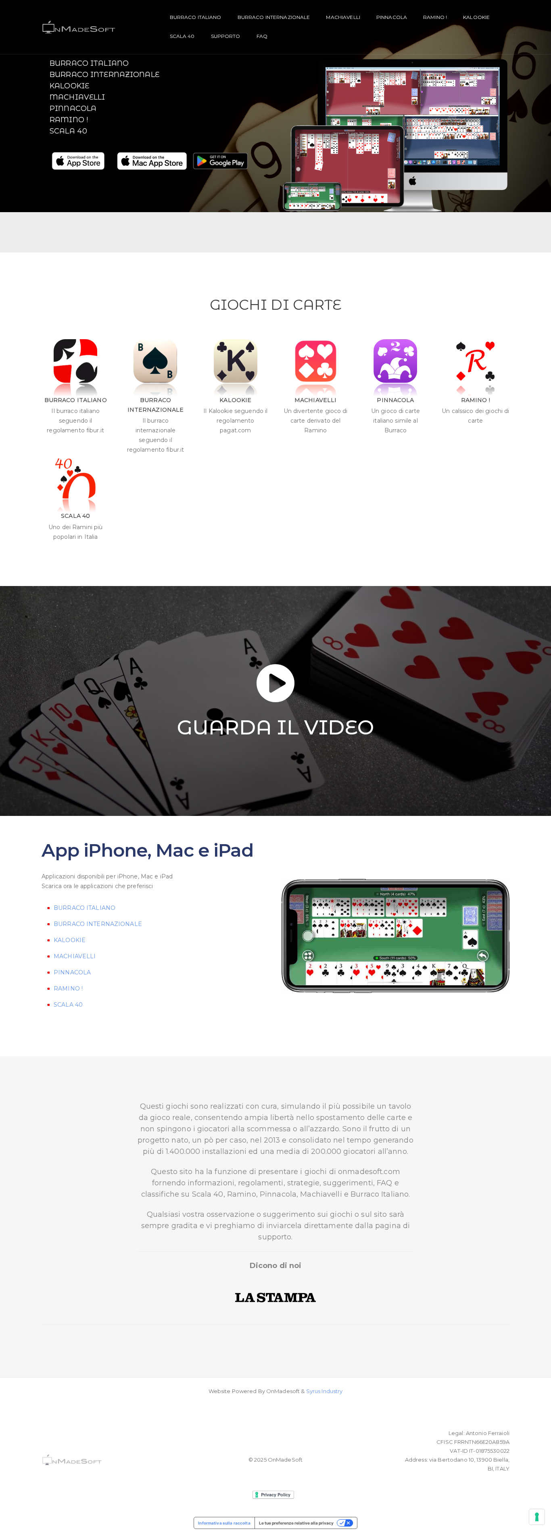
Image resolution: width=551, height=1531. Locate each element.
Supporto (225, 36)
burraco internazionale (274, 17)
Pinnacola (391, 17)
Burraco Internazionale (104, 74)
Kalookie (476, 17)
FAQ (262, 36)
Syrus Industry (324, 1391)
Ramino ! (435, 17)
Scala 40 (182, 36)
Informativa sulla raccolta (224, 1523)
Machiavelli (343, 17)
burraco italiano (195, 17)
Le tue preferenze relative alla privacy (296, 1523)
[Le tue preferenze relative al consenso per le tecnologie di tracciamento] (537, 1517)
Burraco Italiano (89, 63)
